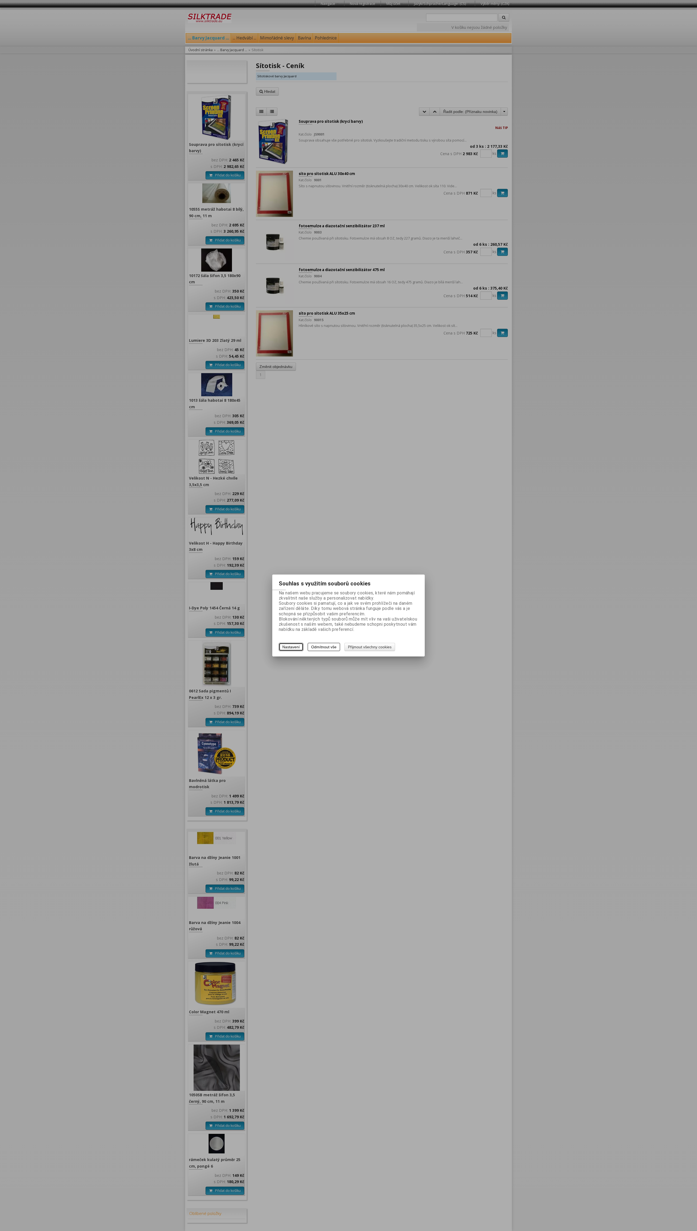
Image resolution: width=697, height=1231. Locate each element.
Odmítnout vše (324, 647)
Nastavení (291, 647)
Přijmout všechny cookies (370, 647)
